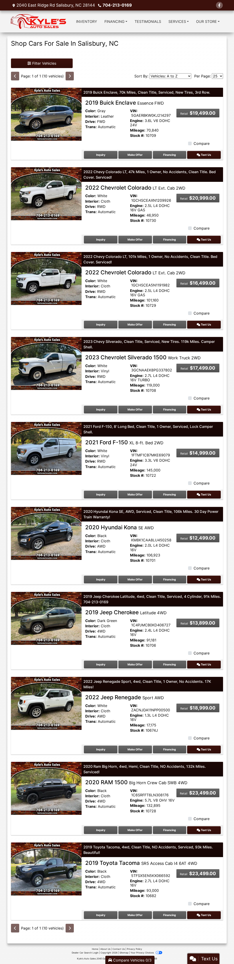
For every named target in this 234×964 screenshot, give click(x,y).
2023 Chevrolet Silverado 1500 (143, 357)
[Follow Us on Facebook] (219, 5)
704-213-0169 (117, 5)
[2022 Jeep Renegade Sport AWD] (46, 703)
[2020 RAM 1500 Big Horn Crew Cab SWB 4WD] (46, 788)
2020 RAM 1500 (136, 782)
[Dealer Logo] (38, 21)
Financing (169, 154)
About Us (105, 949)
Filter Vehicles (43, 63)
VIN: (134, 111)
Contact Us (118, 949)
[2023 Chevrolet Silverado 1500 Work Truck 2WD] (46, 363)
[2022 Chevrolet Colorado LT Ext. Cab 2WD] (46, 193)
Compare (202, 143)
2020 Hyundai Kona (119, 527)
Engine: (137, 121)
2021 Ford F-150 (124, 442)
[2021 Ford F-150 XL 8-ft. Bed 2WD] (46, 448)
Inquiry (100, 154)
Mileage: (137, 130)
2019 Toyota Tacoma (141, 863)
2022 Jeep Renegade (124, 697)
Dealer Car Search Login (85, 952)
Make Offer (135, 154)
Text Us (205, 154)
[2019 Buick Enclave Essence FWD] (46, 113)
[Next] (70, 76)
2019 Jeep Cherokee (126, 612)
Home (95, 949)
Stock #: (137, 135)
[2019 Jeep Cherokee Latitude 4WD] (46, 618)
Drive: (90, 121)
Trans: (91, 127)
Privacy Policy (134, 949)
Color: (90, 111)
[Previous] (15, 76)
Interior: (92, 116)
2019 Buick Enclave (124, 102)
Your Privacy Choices (142, 952)
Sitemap (124, 952)
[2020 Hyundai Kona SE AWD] (46, 533)
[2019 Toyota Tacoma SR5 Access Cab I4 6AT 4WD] (46, 868)
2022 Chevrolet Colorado (135, 187)
